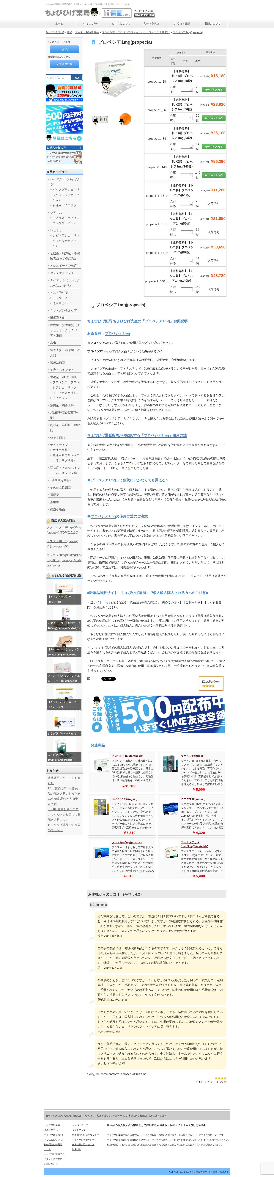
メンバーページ (80, 1125)
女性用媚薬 (60, 450)
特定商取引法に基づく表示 (85, 1135)
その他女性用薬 (60, 487)
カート (47, 1149)
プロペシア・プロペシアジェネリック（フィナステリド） (136, 32)
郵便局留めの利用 (53, 1144)
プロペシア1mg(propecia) (188, 32)
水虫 (53, 342)
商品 (69, 32)
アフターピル (61, 298)
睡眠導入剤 (57, 317)
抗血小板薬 (57, 509)
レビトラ (56, 230)
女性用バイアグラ (64, 205)
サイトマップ (79, 1130)
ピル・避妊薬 (59, 292)
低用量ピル (60, 303)
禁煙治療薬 (57, 362)
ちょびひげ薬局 (55, 32)
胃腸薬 (54, 494)
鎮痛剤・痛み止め (62, 405)
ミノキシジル (61, 398)
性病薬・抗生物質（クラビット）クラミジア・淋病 (65, 330)
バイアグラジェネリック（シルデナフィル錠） (66, 195)
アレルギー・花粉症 (63, 265)
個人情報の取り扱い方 (83, 1144)
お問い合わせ (51, 1164)
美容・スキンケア (62, 369)
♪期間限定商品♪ (60, 480)
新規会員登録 (64, 64)
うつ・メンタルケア (63, 310)
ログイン (64, 49)
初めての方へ (51, 1130)
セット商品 (57, 437)
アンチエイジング (62, 273)
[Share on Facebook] (88, 679)
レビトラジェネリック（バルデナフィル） (66, 241)
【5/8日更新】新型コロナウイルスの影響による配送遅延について (64, 814)
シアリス (56, 212)
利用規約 (76, 1149)
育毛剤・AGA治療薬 (87, 32)
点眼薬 (54, 502)
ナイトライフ (59, 444)
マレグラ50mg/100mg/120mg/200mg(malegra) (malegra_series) (64, 560)
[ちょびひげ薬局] (72, 16)
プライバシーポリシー (83, 1139)
